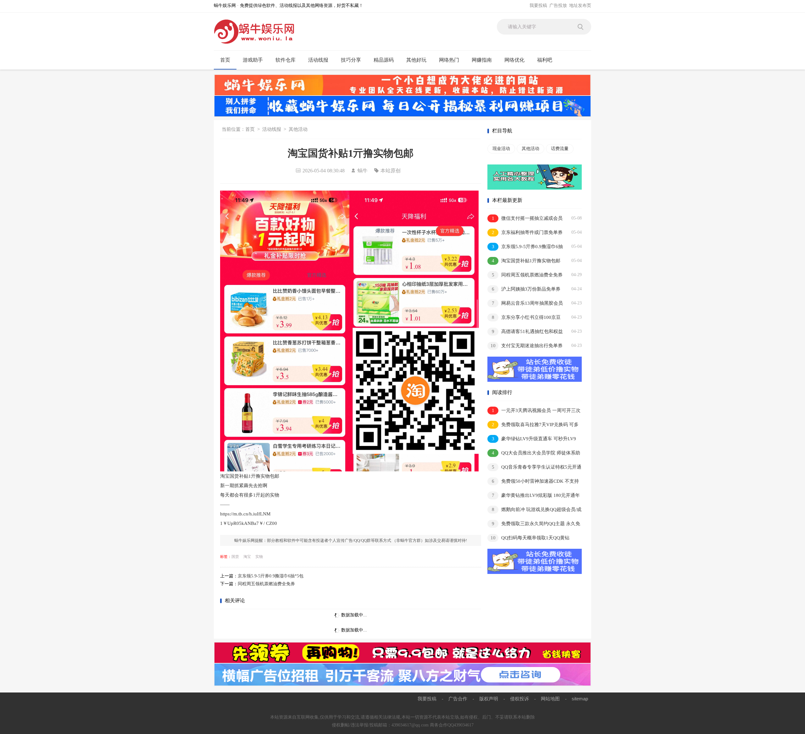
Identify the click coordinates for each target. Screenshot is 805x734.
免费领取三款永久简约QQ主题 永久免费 (533, 524)
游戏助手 (253, 60)
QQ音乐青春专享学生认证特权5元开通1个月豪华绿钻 (534, 468)
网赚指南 (482, 60)
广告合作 (457, 698)
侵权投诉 (519, 698)
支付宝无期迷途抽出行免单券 (527, 345)
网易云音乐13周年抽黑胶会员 (527, 303)
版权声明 (488, 698)
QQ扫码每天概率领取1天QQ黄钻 (530, 537)
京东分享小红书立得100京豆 (526, 317)
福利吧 (544, 60)
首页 (225, 60)
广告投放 (558, 5)
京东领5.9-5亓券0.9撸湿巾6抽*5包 (270, 576)
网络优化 (514, 60)
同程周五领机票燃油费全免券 (266, 583)
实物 (259, 556)
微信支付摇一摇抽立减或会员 (527, 218)
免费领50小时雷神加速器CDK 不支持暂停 (533, 482)
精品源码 (384, 60)
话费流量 (560, 148)
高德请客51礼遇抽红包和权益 (527, 331)
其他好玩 (416, 60)
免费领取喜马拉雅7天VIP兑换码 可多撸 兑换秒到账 (533, 425)
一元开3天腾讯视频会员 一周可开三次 (536, 410)
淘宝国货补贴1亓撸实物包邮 (526, 260)
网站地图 (550, 698)
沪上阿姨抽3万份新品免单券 (526, 289)
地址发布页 (580, 5)
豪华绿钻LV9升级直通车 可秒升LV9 (534, 438)
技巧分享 (351, 60)
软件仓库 (285, 60)
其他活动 (298, 129)
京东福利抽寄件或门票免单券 (527, 232)
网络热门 (449, 60)
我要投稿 (538, 5)
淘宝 (247, 556)
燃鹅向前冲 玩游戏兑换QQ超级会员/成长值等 (534, 510)
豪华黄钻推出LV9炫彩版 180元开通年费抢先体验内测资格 (533, 496)
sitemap (580, 698)
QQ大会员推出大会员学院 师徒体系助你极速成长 (533, 454)
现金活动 (501, 148)
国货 (235, 556)
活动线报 (318, 60)
